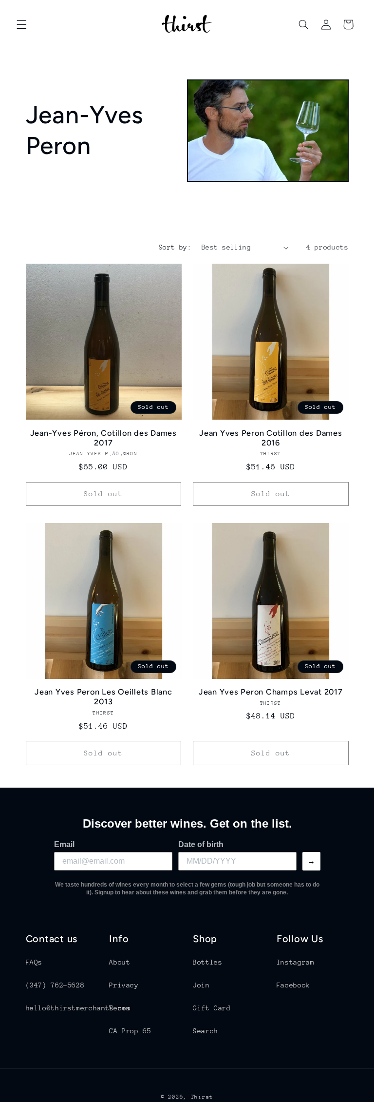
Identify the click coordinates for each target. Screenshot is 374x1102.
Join (201, 985)
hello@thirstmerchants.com (78, 1008)
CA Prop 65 (130, 1031)
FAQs (34, 962)
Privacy (123, 985)
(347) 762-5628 (55, 985)
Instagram (296, 962)
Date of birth (201, 844)
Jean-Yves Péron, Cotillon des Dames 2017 (103, 437)
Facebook (293, 985)
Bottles (207, 962)
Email (64, 844)
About (119, 962)
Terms (119, 1008)
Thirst (202, 1097)
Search (205, 1031)
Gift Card (212, 1008)
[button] (21, 24)
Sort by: (175, 247)
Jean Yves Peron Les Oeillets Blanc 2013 (103, 696)
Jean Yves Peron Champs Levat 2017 (271, 691)
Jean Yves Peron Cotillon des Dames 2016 (270, 437)
